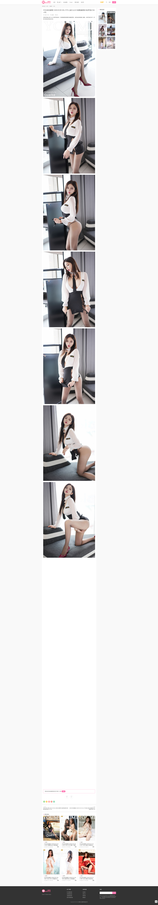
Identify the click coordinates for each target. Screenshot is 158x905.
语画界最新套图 (69, 893)
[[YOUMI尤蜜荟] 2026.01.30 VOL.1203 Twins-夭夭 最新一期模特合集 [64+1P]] (69, 828)
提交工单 (86, 901)
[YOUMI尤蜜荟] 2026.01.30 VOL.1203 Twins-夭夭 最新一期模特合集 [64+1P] (69, 844)
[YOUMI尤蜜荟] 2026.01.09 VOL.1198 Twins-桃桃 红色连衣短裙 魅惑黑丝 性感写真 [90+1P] (86, 878)
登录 (63, 791)
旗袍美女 (84, 897)
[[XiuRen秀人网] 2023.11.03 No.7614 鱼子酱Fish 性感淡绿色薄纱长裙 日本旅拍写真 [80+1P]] (102, 30)
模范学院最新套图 (70, 897)
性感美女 (84, 892)
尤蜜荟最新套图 (69, 895)
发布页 (82, 2)
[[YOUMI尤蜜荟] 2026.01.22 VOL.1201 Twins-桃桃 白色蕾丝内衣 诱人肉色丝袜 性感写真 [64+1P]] (87, 828)
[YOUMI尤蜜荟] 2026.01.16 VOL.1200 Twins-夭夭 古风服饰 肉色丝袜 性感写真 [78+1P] (51, 878)
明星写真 (84, 895)
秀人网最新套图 (69, 892)
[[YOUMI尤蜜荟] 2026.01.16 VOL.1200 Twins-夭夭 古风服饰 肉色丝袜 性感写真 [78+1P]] (51, 861)
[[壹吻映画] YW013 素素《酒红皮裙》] (111, 17)
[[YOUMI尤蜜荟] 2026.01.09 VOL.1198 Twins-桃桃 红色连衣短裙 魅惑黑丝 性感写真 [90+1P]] (87, 861)
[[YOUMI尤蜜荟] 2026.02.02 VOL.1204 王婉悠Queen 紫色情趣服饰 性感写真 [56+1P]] (51, 828)
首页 (54, 2)
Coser (71, 2)
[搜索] (106, 2)
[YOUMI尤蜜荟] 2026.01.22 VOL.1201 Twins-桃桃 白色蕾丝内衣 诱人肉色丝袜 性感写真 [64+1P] (86, 844)
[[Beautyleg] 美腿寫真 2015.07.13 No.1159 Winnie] (111, 30)
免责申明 (83, 901)
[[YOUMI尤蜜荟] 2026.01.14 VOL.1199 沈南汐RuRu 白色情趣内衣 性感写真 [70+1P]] (69, 861)
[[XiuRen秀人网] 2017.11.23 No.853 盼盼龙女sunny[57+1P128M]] (102, 17)
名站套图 (65, 2)
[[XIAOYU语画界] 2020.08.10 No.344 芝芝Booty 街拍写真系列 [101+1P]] (111, 42)
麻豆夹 (80, 901)
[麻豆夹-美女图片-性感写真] (46, 2)
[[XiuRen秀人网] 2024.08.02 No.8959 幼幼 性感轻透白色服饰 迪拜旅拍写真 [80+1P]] (102, 42)
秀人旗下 (59, 2)
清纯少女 (84, 893)
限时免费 (77, 2)
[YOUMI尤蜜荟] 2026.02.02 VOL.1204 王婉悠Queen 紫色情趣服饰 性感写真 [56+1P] (51, 844)
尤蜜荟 (52, 14)
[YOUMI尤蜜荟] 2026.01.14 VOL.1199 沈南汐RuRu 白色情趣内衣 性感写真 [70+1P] (69, 878)
